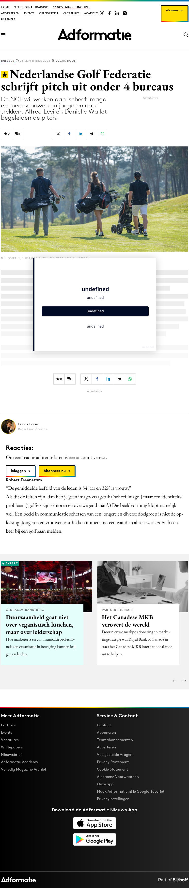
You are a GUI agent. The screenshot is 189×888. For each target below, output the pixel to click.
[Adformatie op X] (102, 13)
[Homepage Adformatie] (94, 35)
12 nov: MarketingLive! (71, 7)
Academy (91, 13)
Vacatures (71, 13)
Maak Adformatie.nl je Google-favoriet (130, 791)
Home (5, 7)
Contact (104, 725)
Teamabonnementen (115, 739)
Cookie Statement (112, 769)
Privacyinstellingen (113, 799)
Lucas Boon (66, 60)
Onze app (105, 784)
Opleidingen (48, 13)
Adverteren (10, 13)
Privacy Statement (113, 761)
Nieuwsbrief (11, 754)
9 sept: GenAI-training (31, 7)
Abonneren (106, 732)
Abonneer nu (174, 10)
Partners (8, 19)
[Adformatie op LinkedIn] (117, 13)
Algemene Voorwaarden (118, 776)
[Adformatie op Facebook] (109, 13)
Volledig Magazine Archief (23, 769)
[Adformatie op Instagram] (125, 13)
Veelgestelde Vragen (114, 754)
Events (29, 13)
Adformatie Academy (19, 761)
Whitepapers (12, 747)
